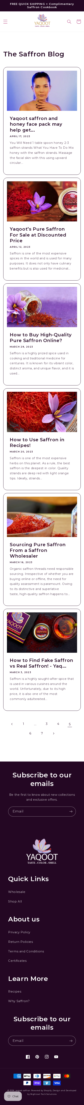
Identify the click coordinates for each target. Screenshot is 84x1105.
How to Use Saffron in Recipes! (37, 442)
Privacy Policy (19, 932)
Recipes (14, 991)
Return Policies (20, 942)
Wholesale (16, 892)
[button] (5, 21)
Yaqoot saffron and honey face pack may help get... (36, 124)
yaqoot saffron (22, 1091)
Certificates (17, 961)
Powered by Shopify (41, 1091)
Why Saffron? (19, 1001)
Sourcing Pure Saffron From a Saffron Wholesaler (38, 550)
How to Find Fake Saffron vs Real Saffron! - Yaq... (41, 663)
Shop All (15, 901)
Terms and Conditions (26, 951)
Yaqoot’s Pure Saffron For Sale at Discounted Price (38, 234)
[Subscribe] (71, 812)
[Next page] (53, 733)
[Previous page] (12, 724)
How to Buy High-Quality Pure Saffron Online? (41, 337)
